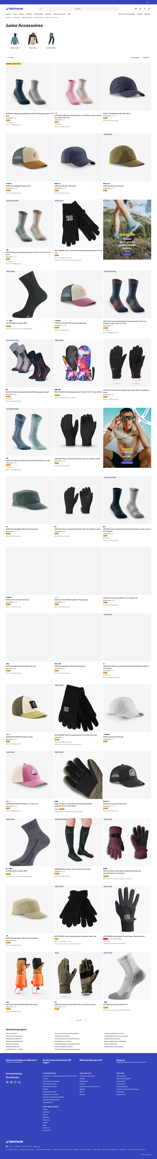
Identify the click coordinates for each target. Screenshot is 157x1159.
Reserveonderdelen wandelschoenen (67, 1038)
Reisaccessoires (11, 1033)
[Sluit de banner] (149, 2)
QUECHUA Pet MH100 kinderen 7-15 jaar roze (22, 804)
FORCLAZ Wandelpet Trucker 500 (18, 186)
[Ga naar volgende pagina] (85, 1020)
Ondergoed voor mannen (63, 1041)
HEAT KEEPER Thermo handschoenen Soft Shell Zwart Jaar (76, 735)
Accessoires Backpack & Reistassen (67, 1033)
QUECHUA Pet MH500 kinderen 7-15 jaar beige (71, 600)
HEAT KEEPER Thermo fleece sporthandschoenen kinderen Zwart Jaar (78, 252)
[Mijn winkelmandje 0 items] (149, 9)
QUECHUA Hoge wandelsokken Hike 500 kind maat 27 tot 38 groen (28, 253)
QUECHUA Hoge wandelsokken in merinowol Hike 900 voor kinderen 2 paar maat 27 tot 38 (125, 322)
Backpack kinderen (12, 1044)
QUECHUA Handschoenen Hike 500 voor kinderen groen (75, 1004)
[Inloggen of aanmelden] (144, 9)
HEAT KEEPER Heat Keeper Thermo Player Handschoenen (124, 936)
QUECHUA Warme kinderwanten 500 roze (21, 666)
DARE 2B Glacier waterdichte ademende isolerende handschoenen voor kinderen (73, 805)
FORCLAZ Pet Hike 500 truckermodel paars (70, 323)
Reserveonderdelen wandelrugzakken (67, 1049)
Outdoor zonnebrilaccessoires (114, 1033)
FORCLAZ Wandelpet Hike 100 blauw (116, 113)
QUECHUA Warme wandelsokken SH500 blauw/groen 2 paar (28, 460)
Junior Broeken (51, 48)
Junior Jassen (14, 48)
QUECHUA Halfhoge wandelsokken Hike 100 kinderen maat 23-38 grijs (30, 115)
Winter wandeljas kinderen (64, 1046)
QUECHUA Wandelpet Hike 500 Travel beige (22, 938)
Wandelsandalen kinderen (14, 1041)
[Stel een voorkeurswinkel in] (136, 9)
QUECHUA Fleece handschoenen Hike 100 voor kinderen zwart (77, 459)
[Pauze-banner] (146, 2)
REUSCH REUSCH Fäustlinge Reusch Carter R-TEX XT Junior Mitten (78, 392)
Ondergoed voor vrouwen (14, 1049)
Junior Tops (33, 48)
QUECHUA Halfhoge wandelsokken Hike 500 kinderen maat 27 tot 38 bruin (126, 667)
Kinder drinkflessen (110, 1044)
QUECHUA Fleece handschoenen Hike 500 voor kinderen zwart (77, 529)
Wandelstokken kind (12, 1046)
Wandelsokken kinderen (112, 1038)
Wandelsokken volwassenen (113, 1046)
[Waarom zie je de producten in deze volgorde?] (131, 57)
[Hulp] (140, 9)
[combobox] (147, 57)
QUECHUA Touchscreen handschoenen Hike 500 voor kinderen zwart (126, 391)
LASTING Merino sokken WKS (16, 323)
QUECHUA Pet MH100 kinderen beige (19, 737)
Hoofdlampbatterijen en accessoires (116, 1036)
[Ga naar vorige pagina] (71, 1020)
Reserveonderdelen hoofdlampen (115, 1041)
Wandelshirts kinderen (62, 1036)
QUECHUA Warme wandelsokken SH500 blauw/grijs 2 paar (27, 392)
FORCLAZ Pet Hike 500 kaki (113, 186)
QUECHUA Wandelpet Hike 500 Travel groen (22, 529)
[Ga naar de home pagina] (14, 8)
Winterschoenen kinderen (14, 1036)
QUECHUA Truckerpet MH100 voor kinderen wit (120, 598)
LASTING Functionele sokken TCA (115, 1004)
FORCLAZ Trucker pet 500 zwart (115, 804)
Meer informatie (127, 462)
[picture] (30, 87)
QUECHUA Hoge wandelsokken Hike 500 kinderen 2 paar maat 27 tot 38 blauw (127, 530)
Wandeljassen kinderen (13, 1038)
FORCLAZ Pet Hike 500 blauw (65, 186)
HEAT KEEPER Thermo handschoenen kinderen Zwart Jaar (75, 936)
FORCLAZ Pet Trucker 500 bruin (17, 600)
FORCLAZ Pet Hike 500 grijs (113, 737)
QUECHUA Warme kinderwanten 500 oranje (22, 1004)
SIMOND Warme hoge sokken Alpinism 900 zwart (73, 869)
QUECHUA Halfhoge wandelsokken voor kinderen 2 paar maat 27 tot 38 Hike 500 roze (78, 116)
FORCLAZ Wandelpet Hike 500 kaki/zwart (70, 666)
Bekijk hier (127, 254)
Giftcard (147, 14)
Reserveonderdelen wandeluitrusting (67, 1044)
